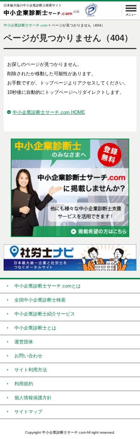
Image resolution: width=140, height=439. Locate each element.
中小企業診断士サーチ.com (25, 25)
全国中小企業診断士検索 (40, 300)
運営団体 (23, 341)
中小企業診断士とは (35, 328)
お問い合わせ (28, 355)
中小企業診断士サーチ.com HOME (49, 112)
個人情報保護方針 (33, 397)
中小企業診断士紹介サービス (44, 314)
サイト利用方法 (30, 369)
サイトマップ (28, 411)
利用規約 (23, 383)
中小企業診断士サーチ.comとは (47, 286)
